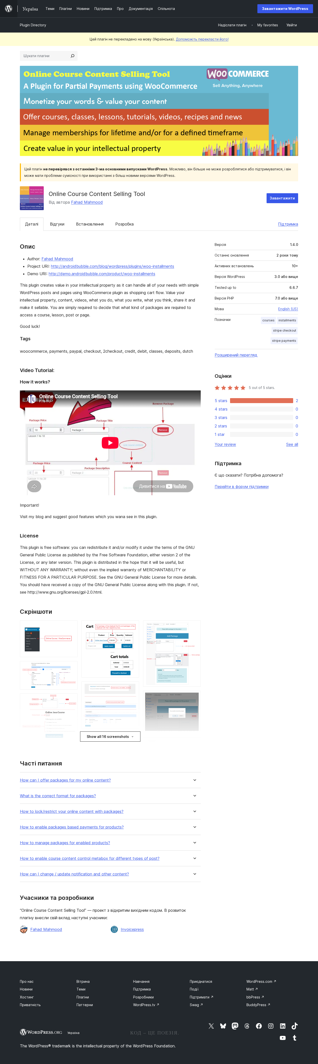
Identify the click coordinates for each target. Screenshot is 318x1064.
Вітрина (83, 981)
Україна (73, 1033)
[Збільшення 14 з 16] (194, 697)
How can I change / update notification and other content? (74, 874)
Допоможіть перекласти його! (202, 39)
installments (287, 320)
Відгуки (57, 224)
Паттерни (85, 1005)
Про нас (27, 981)
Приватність (30, 1005)
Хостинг (27, 997)
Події (194, 989)
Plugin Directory (33, 25)
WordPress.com (261, 981)
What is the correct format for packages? (58, 796)
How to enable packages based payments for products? (72, 827)
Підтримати (202, 997)
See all (292, 444)
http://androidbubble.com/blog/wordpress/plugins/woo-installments (112, 266)
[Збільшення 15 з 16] (194, 743)
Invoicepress (132, 929)
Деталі (31, 224)
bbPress (255, 997)
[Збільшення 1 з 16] (70, 627)
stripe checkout (284, 330)
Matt (252, 989)
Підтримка (288, 224)
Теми (81, 989)
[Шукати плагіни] (73, 56)
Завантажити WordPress (285, 8)
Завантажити (282, 198)
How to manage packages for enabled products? (65, 842)
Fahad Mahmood (87, 202)
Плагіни (83, 997)
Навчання (141, 981)
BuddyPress (258, 1005)
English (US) (288, 309)
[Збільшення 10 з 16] (132, 739)
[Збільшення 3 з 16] (70, 700)
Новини (26, 989)
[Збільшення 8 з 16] (132, 627)
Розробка (124, 224)
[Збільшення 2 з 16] (70, 667)
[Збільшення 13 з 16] (194, 627)
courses (268, 320)
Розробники (143, 997)
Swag (196, 1005)
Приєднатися (201, 981)
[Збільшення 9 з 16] (132, 688)
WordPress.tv (146, 1005)
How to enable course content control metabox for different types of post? (89, 858)
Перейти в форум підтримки (242, 486)
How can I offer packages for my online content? (65, 780)
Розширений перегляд (236, 354)
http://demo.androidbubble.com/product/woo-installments (102, 273)
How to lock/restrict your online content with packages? (71, 811)
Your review (225, 444)
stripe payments (284, 340)
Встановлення (90, 224)
